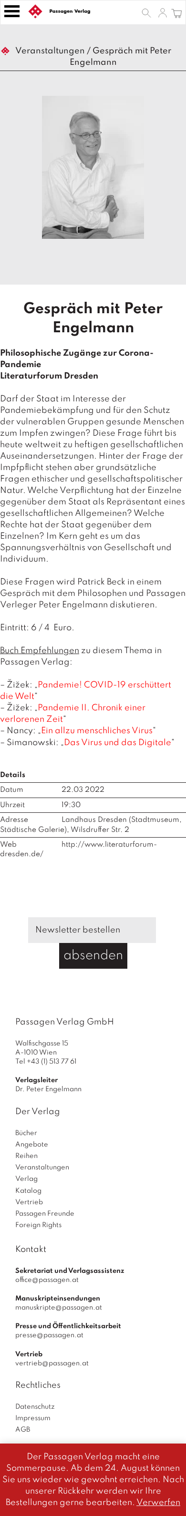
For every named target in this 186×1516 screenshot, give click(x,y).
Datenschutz (35, 1406)
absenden (93, 955)
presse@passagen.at (49, 1335)
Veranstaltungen (50, 51)
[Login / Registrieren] (162, 12)
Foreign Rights (38, 1225)
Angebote (31, 1144)
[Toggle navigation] (11, 11)
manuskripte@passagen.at (58, 1307)
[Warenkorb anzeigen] (177, 12)
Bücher (26, 1133)
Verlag (26, 1179)
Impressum (33, 1418)
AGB (22, 1429)
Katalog (28, 1191)
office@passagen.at (47, 1280)
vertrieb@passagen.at (52, 1363)
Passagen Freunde (44, 1213)
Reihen (26, 1156)
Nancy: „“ (81, 731)
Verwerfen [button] (158, 1502)
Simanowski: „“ (91, 742)
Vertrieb (29, 1202)
